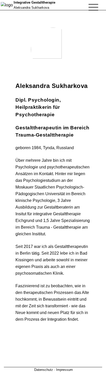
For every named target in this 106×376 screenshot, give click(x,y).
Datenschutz (43, 370)
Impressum (64, 370)
